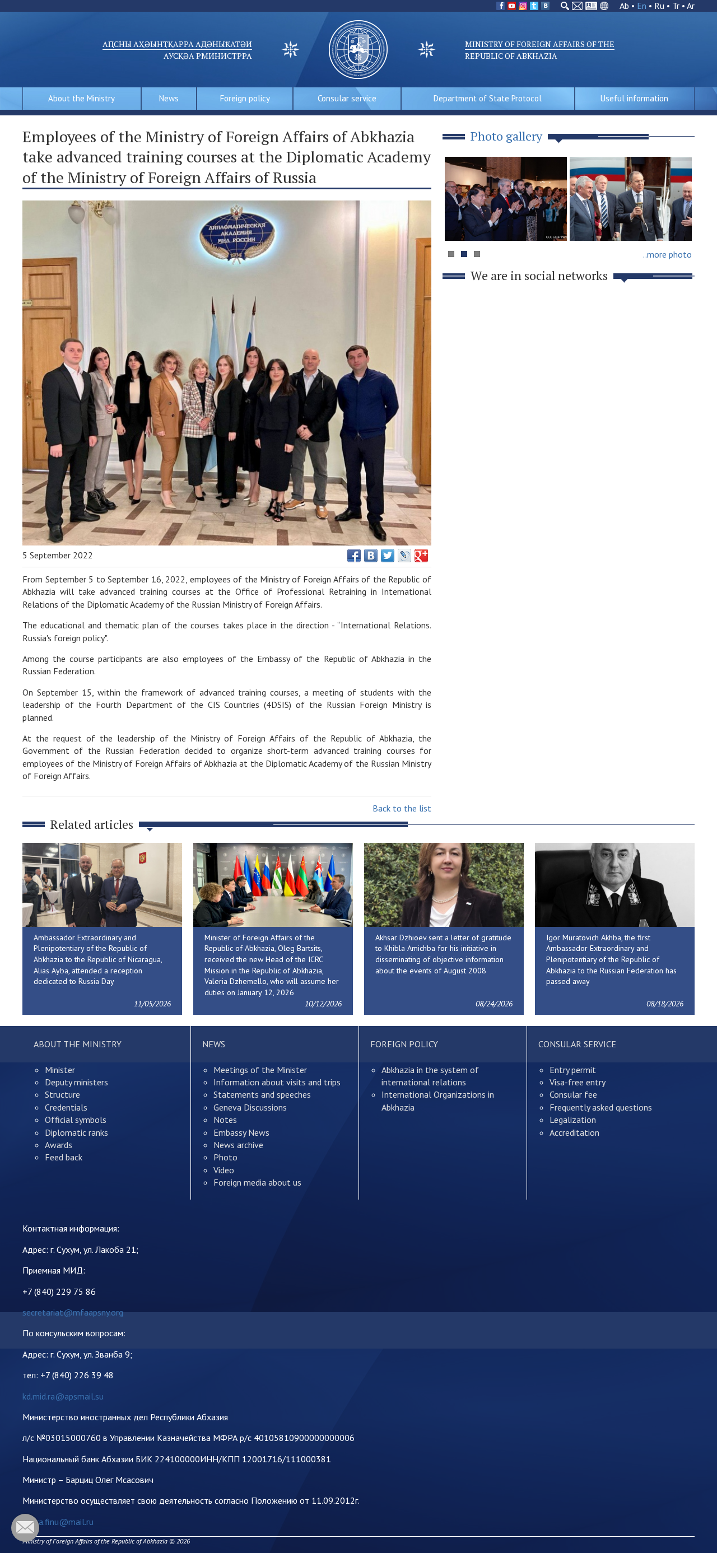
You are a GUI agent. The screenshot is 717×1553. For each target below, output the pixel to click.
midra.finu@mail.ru (58, 1521)
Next (680, 220)
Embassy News (241, 1132)
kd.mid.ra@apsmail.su (63, 1396)
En (641, 5)
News (169, 98)
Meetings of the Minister (260, 1069)
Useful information (634, 98)
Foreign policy (245, 98)
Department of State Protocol (488, 98)
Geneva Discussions (250, 1107)
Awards (58, 1144)
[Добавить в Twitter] (387, 555)
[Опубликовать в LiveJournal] (404, 555)
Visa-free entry (578, 1082)
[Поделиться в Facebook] (354, 555)
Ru (659, 5)
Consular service (347, 98)
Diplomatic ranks (76, 1132)
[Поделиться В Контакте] (371, 555)
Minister (60, 1069)
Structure (62, 1094)
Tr (675, 5)
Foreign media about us (257, 1182)
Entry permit (573, 1069)
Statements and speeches (262, 1094)
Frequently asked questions (601, 1107)
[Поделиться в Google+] (421, 555)
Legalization (573, 1119)
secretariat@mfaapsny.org (72, 1312)
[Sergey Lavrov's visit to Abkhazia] (631, 199)
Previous (459, 220)
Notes (225, 1119)
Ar (691, 5)
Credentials (66, 1107)
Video (223, 1170)
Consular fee (573, 1094)
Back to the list (402, 808)
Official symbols (75, 1119)
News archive (238, 1144)
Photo (225, 1157)
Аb (624, 5)
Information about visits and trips (277, 1082)
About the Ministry (81, 98)
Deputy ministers (76, 1082)
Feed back (63, 1157)
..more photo (667, 254)
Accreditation (574, 1132)
